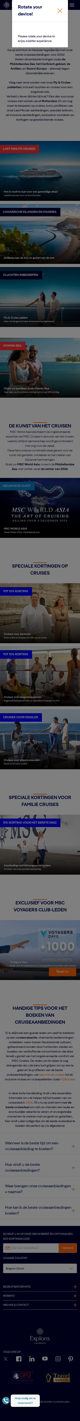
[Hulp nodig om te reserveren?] (6, 1401)
